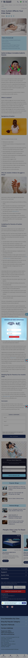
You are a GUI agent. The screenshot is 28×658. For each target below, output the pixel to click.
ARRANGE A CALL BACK (14, 336)
